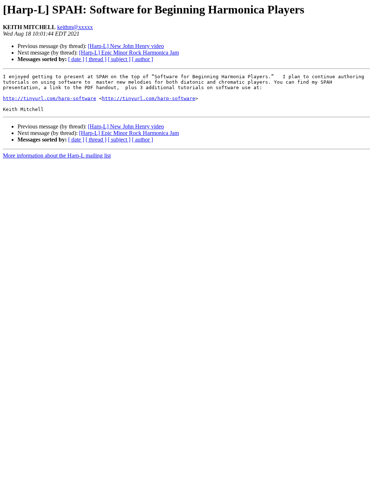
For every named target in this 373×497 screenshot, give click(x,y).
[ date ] (76, 59)
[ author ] (142, 59)
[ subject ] (119, 59)
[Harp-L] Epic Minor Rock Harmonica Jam (129, 52)
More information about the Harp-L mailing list (57, 155)
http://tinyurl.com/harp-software (49, 98)
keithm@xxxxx (75, 27)
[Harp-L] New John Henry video (126, 46)
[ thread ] (96, 59)
